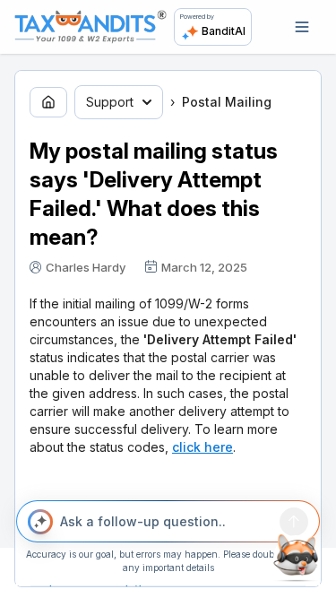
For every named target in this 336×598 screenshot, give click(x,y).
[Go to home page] (48, 102)
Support (110, 101)
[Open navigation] (302, 27)
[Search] (294, 521)
